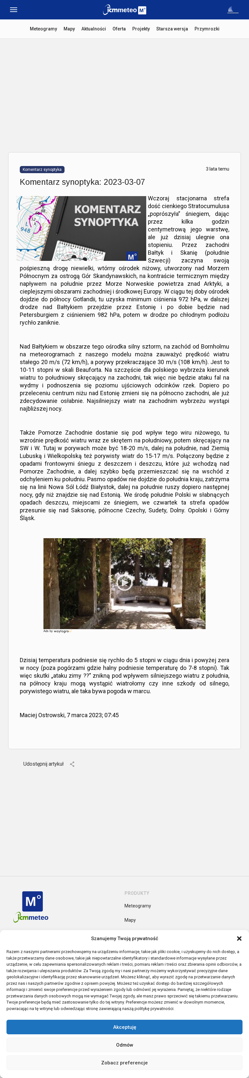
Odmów (124, 1045)
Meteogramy (43, 28)
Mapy (69, 28)
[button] (239, 938)
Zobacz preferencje (124, 1063)
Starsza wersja (172, 28)
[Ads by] (63, 633)
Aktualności (93, 28)
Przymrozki (207, 28)
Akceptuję (124, 1027)
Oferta (119, 28)
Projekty (141, 28)
